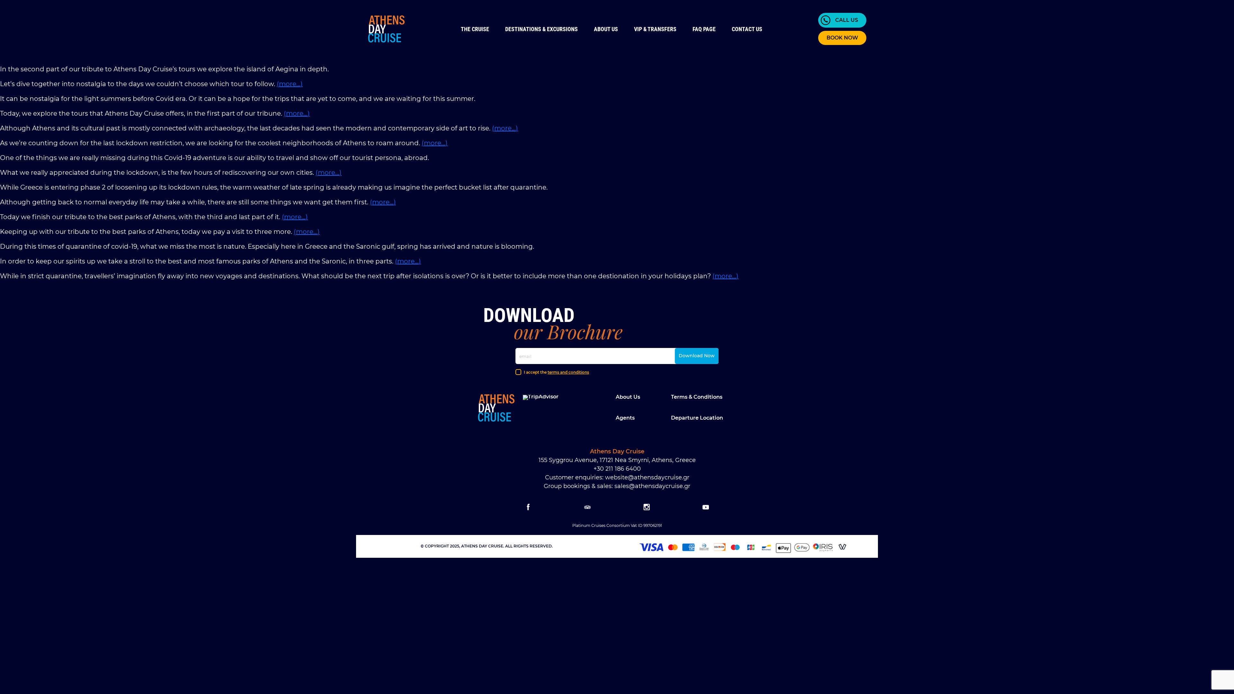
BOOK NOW (842, 38)
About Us (606, 29)
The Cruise (475, 29)
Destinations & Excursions (541, 29)
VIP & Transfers (655, 29)
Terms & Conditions (696, 397)
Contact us (747, 29)
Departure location (697, 418)
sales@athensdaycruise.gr (652, 486)
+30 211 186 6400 (617, 468)
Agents (625, 418)
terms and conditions (568, 372)
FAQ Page (704, 29)
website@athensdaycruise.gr (647, 477)
